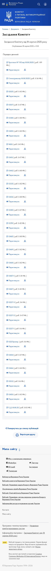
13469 (11, 250)
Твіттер (34, 463)
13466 (11, 368)
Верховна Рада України (27, 22)
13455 (11, 131)
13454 (11, 355)
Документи (15, 29)
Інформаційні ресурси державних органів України (21, 504)
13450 (11, 395)
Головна (5, 29)
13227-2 (11, 315)
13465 (11, 237)
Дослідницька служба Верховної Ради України (19, 489)
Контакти (5, 510)
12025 (11, 92)
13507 (10, 105)
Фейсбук (12, 463)
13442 (11, 171)
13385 (11, 210)
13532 (11, 381)
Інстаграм (33, 467)
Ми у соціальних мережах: (19, 459)
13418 (10, 157)
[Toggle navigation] (3, 4)
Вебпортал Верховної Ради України (15, 477)
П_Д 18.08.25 (13, 408)
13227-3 (11, 302)
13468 (11, 263)
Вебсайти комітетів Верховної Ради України (18, 481)
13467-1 (11, 276)
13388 (11, 118)
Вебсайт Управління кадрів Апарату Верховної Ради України (25, 485)
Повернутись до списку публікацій (22, 429)
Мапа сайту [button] (9, 449)
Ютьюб (11, 467)
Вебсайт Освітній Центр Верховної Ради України (20, 493)
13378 (10, 223)
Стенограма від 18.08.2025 (19, 79)
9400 (10, 144)
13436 (11, 197)
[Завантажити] (25, 70)
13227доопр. (13, 342)
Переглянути (14, 70)
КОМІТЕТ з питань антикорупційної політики (30, 15)
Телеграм (12, 471)
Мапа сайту (6, 514)
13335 (11, 184)
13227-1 (11, 329)
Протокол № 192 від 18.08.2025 (21, 62)
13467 (10, 289)
